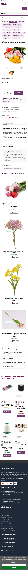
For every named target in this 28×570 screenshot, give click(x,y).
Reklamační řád (5, 515)
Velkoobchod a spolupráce (7, 528)
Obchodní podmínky (6, 513)
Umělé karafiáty (16, 29)
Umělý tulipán (14, 206)
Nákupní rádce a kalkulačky (8, 530)
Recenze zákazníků (6, 523)
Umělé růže (21, 21)
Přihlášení (24, 0)
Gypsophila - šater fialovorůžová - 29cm (14, 251)
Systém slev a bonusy (6, 526)
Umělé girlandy (6, 35)
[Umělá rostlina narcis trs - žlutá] (14, 279)
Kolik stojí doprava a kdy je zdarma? (12, 362)
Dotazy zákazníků (5, 521)
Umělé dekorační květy (18, 35)
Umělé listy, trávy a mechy (19, 32)
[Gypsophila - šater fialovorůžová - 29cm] (14, 233)
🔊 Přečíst (10, 123)
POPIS (5, 123)
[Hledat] (24, 8)
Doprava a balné (5, 519)
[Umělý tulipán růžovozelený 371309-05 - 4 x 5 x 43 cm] (14, 319)
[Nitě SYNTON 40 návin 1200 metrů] (7, 431)
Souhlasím (14, 567)
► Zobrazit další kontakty (7, 550)
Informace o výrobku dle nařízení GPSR (13, 168)
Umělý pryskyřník (17, 24)
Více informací (14, 562)
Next (21, 67)
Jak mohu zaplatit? (8, 358)
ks (10, 93)
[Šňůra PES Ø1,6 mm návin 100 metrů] (21, 391)
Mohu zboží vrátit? (8, 366)
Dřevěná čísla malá (21, 445)
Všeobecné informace (6, 511)
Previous (7, 67)
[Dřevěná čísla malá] (21, 431)
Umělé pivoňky (6, 27)
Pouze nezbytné (14, 564)
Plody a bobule (6, 38)
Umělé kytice (13, 21)
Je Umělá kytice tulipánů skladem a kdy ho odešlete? (12, 353)
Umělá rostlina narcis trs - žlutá (14, 298)
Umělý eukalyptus (16, 27)
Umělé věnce (16, 38)
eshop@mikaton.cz (8, 546)
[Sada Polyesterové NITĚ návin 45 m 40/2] (7, 391)
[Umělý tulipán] (14, 190)
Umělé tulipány (6, 29)
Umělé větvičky (6, 32)
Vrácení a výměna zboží (7, 517)
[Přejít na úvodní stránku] (3, 17)
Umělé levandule (7, 24)
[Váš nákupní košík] (25, 4)
